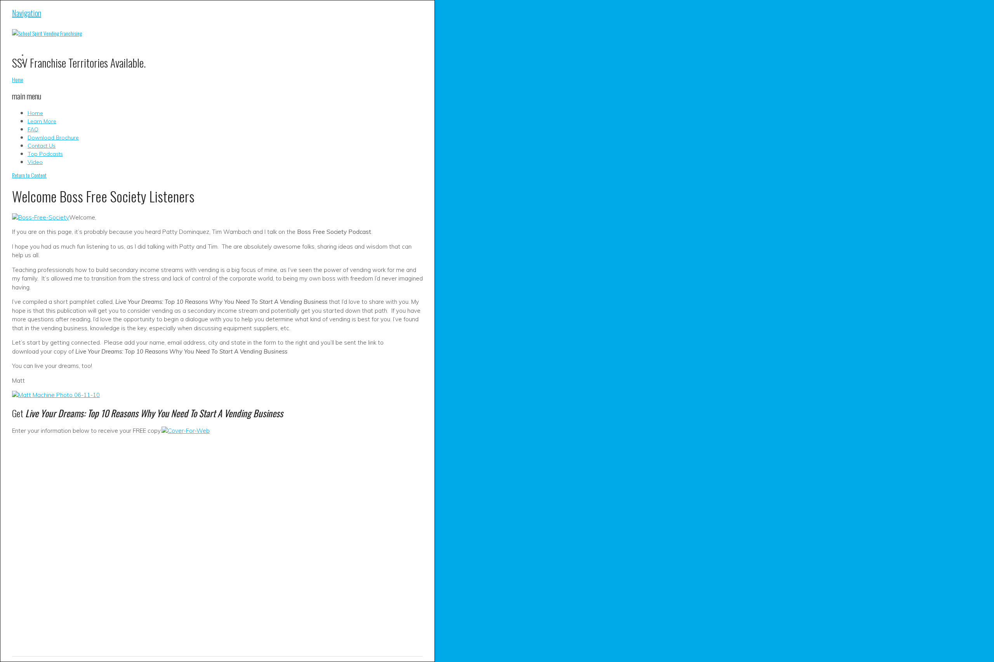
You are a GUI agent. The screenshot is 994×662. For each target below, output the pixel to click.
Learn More (42, 121)
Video (35, 162)
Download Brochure (53, 137)
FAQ (33, 129)
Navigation (26, 13)
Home (35, 113)
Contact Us (42, 145)
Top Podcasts (45, 153)
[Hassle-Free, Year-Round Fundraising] (47, 33)
